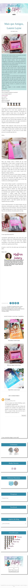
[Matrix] (11, 485)
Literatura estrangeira (7, 308)
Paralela (7, 310)
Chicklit (9, 306)
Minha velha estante (7, 585)
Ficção (12, 307)
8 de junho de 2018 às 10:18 (10, 400)
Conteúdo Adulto (6, 307)
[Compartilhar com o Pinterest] (15, 303)
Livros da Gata (16, 308)
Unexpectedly (5, 311)
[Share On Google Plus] (18, 303)
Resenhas (12, 310)
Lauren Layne (5, 95)
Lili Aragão (7, 399)
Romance (17, 310)
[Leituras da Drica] (16, 454)
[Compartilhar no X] (13, 303)
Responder (24, 415)
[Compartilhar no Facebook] (11, 303)
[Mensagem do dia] (11, 454)
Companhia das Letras (17, 306)
